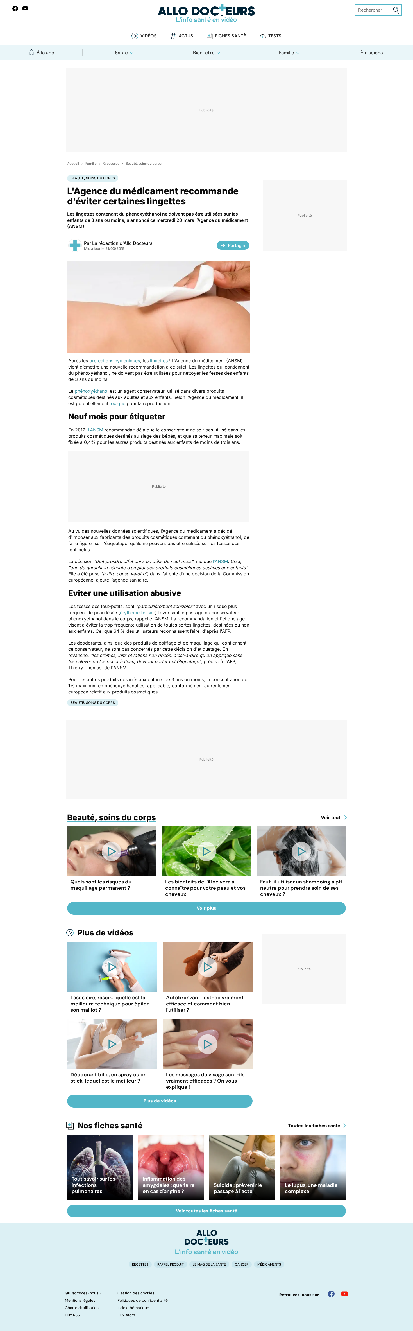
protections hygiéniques (114, 360)
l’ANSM (95, 430)
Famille (286, 52)
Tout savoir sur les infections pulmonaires (93, 1185)
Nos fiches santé (110, 1125)
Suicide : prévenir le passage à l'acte (238, 1188)
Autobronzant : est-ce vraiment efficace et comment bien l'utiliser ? (205, 1003)
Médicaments (269, 1264)
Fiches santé (230, 36)
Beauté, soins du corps (144, 163)
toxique (117, 403)
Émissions (371, 52)
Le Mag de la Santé (209, 1264)
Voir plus (206, 908)
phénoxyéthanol (91, 391)
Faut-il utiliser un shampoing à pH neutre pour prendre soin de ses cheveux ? (301, 888)
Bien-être (204, 52)
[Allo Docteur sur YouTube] (344, 1293)
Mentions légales (80, 1300)
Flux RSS (72, 1315)
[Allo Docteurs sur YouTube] (25, 8)
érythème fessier (137, 612)
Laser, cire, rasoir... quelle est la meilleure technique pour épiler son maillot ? (110, 1003)
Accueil (73, 163)
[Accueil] (206, 1242)
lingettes (159, 360)
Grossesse (111, 163)
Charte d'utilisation (82, 1307)
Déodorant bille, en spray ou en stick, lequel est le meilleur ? (109, 1077)
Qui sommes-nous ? (83, 1293)
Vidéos (148, 36)
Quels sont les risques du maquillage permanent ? (101, 884)
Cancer (241, 1264)
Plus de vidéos (105, 932)
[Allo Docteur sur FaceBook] (15, 8)
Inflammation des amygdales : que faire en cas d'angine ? (169, 1185)
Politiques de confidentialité (142, 1300)
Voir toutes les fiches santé (206, 1211)
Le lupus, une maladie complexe (311, 1188)
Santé (121, 52)
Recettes (140, 1264)
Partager (237, 245)
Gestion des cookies (135, 1293)
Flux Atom (126, 1315)
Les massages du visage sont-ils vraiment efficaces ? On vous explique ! (205, 1080)
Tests (275, 36)
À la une (45, 52)
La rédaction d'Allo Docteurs (122, 243)
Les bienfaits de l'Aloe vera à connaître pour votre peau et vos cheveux (205, 888)
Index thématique (133, 1307)
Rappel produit (170, 1264)
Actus (186, 36)
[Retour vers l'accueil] (206, 13)
